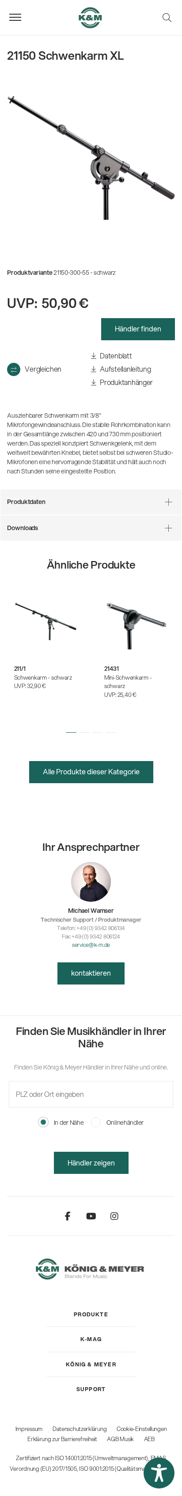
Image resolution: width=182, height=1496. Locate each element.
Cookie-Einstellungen (142, 1429)
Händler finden (138, 328)
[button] (71, 732)
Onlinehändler (124, 1122)
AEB (149, 1439)
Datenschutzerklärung (79, 1429)
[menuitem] (91, 1314)
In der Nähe (68, 1122)
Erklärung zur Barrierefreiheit (62, 1439)
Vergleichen (43, 369)
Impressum (28, 1429)
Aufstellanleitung (125, 369)
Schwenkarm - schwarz (43, 677)
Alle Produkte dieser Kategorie (91, 771)
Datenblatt (115, 355)
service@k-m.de (91, 945)
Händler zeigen (91, 1163)
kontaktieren (91, 973)
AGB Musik (120, 1439)
